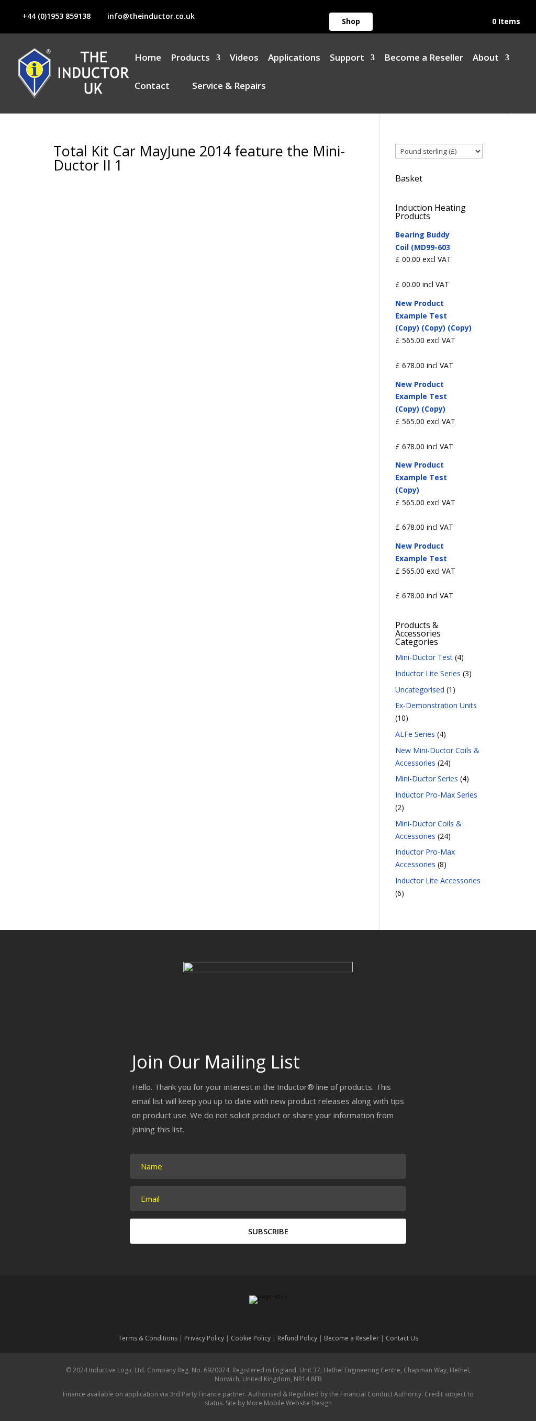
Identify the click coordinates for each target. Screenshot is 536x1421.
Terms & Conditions (147, 1338)
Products (190, 58)
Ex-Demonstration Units (436, 705)
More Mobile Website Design (289, 1403)
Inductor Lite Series (428, 673)
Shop (351, 21)
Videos (244, 58)
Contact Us (402, 1338)
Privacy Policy (204, 1338)
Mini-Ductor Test (424, 657)
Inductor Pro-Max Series (436, 795)
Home (148, 58)
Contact (152, 87)
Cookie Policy (251, 1338)
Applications (294, 58)
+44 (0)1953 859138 (57, 16)
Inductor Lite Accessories (438, 880)
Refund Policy (297, 1338)
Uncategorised (419, 690)
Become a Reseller (423, 58)
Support (347, 58)
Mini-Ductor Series (426, 778)
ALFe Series (415, 734)
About (486, 58)
